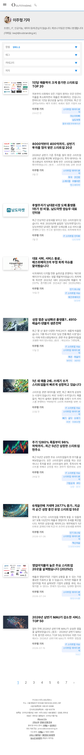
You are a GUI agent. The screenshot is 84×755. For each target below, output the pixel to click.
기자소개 (35, 722)
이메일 (45, 725)
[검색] (34, 4)
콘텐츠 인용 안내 (46, 722)
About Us (42, 719)
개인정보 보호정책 (48, 735)
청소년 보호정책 (36, 738)
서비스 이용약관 (35, 735)
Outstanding (21, 5)
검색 (35, 5)
